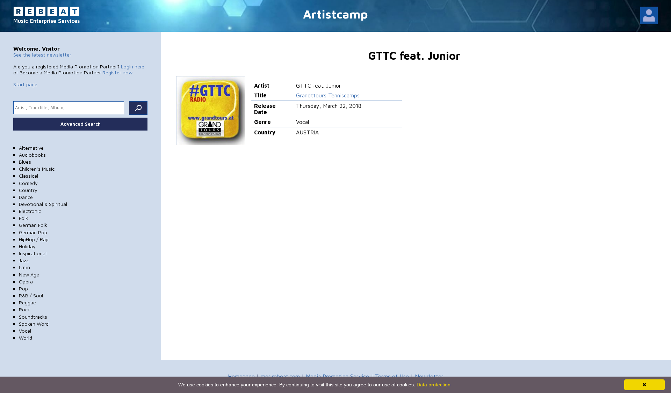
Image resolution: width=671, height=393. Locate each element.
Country (28, 190)
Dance (26, 197)
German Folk (33, 225)
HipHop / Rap (34, 239)
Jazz (24, 260)
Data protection (433, 384)
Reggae (27, 302)
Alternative (31, 148)
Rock (24, 309)
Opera (26, 281)
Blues (25, 162)
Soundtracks (33, 317)
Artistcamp (335, 14)
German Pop (33, 232)
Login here (132, 66)
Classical (28, 176)
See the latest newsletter (42, 55)
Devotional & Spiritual (43, 204)
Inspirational (32, 253)
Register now (117, 72)
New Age (29, 274)
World (25, 338)
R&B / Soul (31, 295)
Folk (23, 218)
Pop (23, 288)
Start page (25, 84)
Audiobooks (32, 155)
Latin (24, 267)
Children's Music (37, 169)
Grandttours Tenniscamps (328, 95)
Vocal (25, 331)
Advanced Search (80, 124)
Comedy (28, 183)
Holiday (27, 246)
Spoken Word (34, 324)
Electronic (30, 211)
